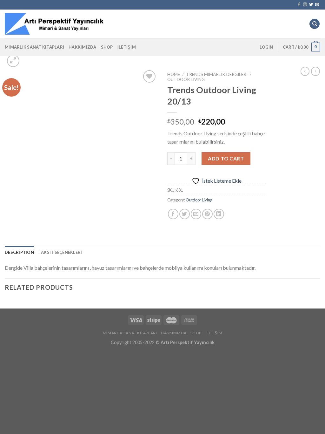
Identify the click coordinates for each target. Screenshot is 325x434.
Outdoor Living (186, 79)
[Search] (314, 24)
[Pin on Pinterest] (207, 214)
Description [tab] (19, 252)
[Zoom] (13, 61)
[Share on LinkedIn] (219, 214)
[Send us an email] (317, 5)
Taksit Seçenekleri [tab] (60, 252)
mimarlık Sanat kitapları (34, 47)
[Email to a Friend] (196, 214)
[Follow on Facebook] (299, 5)
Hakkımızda (82, 47)
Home (173, 74)
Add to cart (226, 158)
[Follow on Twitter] (311, 5)
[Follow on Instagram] (305, 5)
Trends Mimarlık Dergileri (217, 74)
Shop (107, 47)
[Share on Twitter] (184, 214)
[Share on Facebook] (173, 214)
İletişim (126, 47)
